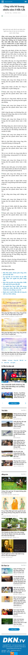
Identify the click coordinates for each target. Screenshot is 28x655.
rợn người (12, 362)
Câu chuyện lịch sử (17, 607)
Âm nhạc (3, 557)
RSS (8, 650)
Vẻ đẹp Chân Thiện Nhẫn (6, 494)
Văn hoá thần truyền (17, 584)
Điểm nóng (15, 448)
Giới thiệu (3, 650)
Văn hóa (15, 625)
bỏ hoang (10, 360)
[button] (25, 403)
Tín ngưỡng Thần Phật (6, 516)
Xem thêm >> (24, 410)
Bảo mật (3, 651)
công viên (16, 360)
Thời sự (15, 466)
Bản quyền (9, 651)
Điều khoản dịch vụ (15, 650)
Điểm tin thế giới (16, 428)
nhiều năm (6, 362)
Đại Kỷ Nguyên (9, 646)
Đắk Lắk (21, 360)
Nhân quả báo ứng (17, 418)
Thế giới (15, 573)
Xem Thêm (14, 403)
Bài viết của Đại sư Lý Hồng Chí (7, 316)
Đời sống (15, 594)
